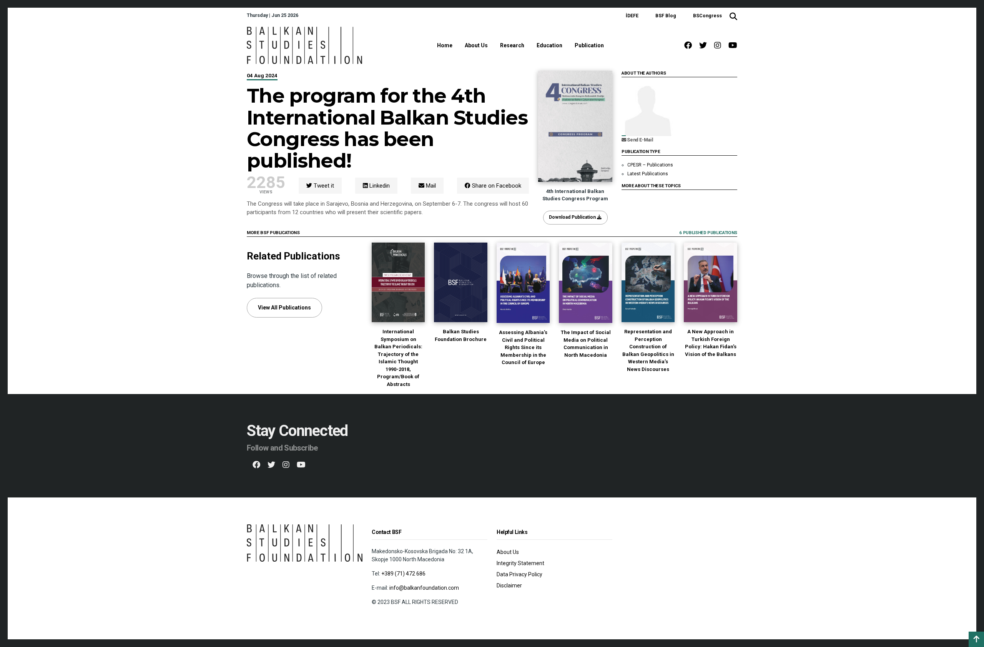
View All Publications (284, 307)
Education (549, 45)
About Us (476, 45)
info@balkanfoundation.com (424, 588)
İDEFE (632, 15)
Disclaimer (509, 585)
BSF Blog (665, 15)
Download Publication (573, 217)
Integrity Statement (520, 563)
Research (512, 45)
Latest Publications (647, 173)
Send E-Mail (639, 140)
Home (444, 45)
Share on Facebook (495, 185)
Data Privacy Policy (519, 574)
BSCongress (707, 15)
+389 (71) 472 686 (403, 573)
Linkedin (379, 185)
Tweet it (323, 185)
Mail (430, 185)
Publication (589, 45)
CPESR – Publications (650, 165)
